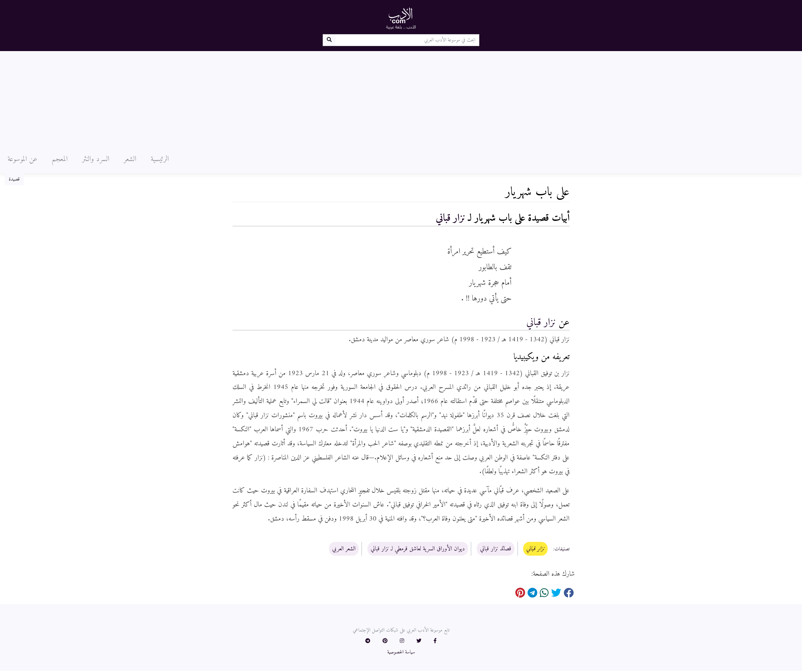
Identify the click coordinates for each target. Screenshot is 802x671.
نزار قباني (450, 218)
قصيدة (14, 179)
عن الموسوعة (22, 159)
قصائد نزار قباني (495, 548)
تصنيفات (562, 549)
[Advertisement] (401, 98)
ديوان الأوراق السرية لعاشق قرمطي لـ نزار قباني (418, 548)
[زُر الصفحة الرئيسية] (401, 18)
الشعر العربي (344, 548)
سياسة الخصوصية (401, 652)
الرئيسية (160, 159)
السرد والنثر (95, 159)
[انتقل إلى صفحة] (329, 40)
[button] (435, 641)
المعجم (60, 159)
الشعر (130, 159)
